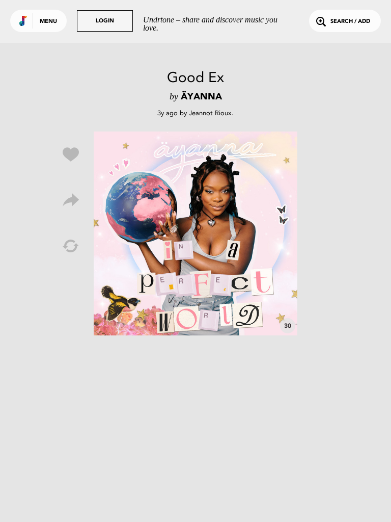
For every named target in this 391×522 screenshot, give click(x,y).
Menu (48, 21)
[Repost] (71, 246)
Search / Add (350, 21)
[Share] (71, 200)
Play (195, 233)
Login (105, 21)
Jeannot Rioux (210, 113)
